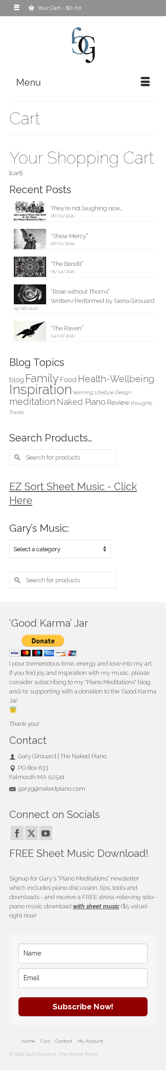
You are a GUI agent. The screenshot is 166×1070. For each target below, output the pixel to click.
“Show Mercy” (69, 236)
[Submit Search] (16, 457)
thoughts (141, 403)
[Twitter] (31, 833)
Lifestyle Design (113, 392)
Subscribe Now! (83, 1006)
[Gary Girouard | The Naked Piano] (83, 45)
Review (118, 402)
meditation (32, 401)
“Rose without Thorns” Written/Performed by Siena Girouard (102, 296)
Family (42, 378)
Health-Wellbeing (116, 378)
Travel (16, 412)
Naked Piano (81, 402)
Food (68, 380)
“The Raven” (67, 328)
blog (16, 380)
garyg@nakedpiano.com (51, 788)
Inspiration (40, 389)
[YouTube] (45, 833)
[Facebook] (17, 833)
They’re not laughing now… (86, 208)
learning (83, 392)
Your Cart (59, 8)
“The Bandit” (67, 263)
